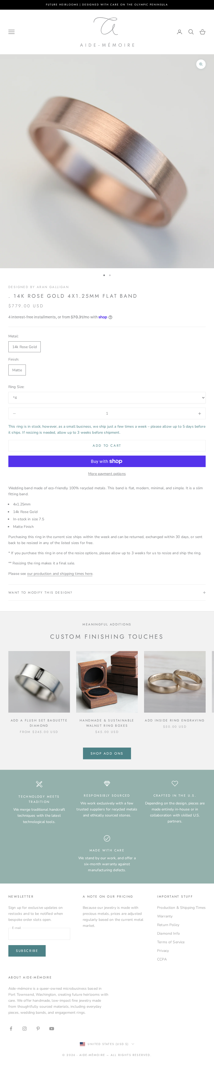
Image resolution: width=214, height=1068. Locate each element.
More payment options (107, 473)
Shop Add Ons (107, 753)
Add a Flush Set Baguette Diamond (39, 723)
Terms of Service (171, 942)
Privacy (163, 950)
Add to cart (107, 445)
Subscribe (27, 950)
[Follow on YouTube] (51, 1028)
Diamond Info (168, 933)
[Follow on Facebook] (11, 1028)
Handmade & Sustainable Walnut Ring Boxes (107, 723)
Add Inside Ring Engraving (175, 720)
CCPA (162, 959)
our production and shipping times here (59, 573)
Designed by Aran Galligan (38, 287)
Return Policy (168, 924)
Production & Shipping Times (181, 907)
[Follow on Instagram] (24, 1028)
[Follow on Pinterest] (38, 1028)
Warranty (165, 916)
